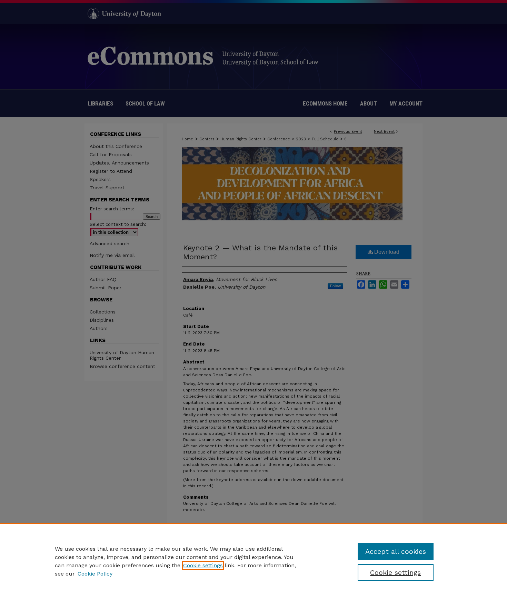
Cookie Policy (95, 573)
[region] (253, 561)
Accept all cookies (395, 551)
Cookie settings (203, 565)
